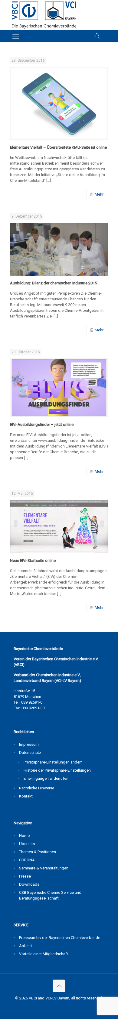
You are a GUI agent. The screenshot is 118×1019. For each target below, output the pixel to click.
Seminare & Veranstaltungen (43, 868)
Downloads (29, 884)
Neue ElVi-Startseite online (33, 560)
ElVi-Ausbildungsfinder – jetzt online (42, 424)
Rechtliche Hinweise (36, 788)
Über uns (27, 843)
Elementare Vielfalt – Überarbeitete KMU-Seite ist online (58, 147)
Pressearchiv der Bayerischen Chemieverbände (59, 937)
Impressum (29, 744)
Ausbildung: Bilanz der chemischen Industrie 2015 (53, 283)
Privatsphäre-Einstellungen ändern (53, 762)
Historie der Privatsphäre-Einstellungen (57, 770)
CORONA (27, 860)
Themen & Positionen (37, 852)
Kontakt (26, 796)
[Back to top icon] (59, 986)
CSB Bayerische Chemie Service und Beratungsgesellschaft (50, 895)
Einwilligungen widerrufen (46, 778)
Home (24, 835)
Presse (25, 876)
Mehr (99, 194)
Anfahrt (25, 945)
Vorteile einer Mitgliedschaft (43, 954)
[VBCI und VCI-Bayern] (44, 15)
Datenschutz (30, 752)
